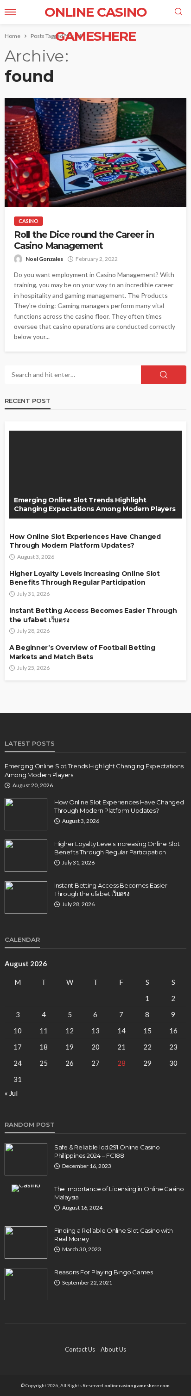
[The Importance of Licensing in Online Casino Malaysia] (26, 1188)
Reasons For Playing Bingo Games (103, 1272)
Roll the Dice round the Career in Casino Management (83, 240)
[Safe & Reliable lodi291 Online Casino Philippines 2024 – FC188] (26, 1159)
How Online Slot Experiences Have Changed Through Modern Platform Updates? (85, 541)
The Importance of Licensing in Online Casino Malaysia (119, 1193)
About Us (113, 1349)
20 (95, 1047)
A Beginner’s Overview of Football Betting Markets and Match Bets (82, 652)
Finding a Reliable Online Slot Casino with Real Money (113, 1234)
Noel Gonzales (44, 258)
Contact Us (80, 1349)
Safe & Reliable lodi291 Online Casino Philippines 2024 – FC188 (106, 1151)
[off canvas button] (10, 12)
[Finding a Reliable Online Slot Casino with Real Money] (26, 1242)
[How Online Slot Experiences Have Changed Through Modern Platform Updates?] (26, 814)
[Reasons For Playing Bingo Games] (26, 1284)
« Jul (11, 1093)
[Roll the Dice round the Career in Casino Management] (95, 152)
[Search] (178, 12)
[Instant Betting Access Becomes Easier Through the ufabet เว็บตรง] (26, 897)
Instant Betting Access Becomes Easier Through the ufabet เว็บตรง (93, 615)
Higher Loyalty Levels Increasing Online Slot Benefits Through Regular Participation (84, 578)
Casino (28, 221)
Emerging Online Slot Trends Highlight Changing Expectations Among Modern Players (94, 504)
